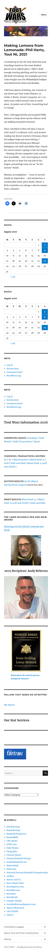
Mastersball (12, 865)
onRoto (10, 876)
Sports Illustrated (15, 908)
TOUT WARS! (9, 947)
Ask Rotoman (13, 826)
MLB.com (11, 869)
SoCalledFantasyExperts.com (21, 904)
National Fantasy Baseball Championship (27, 872)
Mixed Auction (20, 459)
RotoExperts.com (15, 886)
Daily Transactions (22, 441)
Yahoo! (10, 915)
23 (45, 261)
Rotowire (11, 893)
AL (5, 459)
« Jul (12, 276)
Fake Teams (13, 848)
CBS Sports (12, 841)
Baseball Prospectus (16, 833)
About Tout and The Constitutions (21, 933)
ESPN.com (12, 844)
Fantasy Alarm (14, 855)
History (7, 939)
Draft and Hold (17, 463)
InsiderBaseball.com (17, 862)
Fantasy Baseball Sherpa (19, 858)
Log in (10, 365)
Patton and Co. (14, 879)
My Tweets (9, 705)
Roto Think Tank (15, 883)
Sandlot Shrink (14, 900)
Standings (32, 438)
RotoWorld (12, 897)
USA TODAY (12, 911)
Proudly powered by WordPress (29, 947)
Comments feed (14, 372)
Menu (44, 15)
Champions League (14, 927)
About (37, 441)
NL (10, 459)
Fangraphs (12, 851)
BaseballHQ (12, 837)
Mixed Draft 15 (37, 459)
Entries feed (13, 368)
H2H (6, 463)
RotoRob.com (13, 890)
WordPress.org (14, 375)
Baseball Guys (13, 830)
